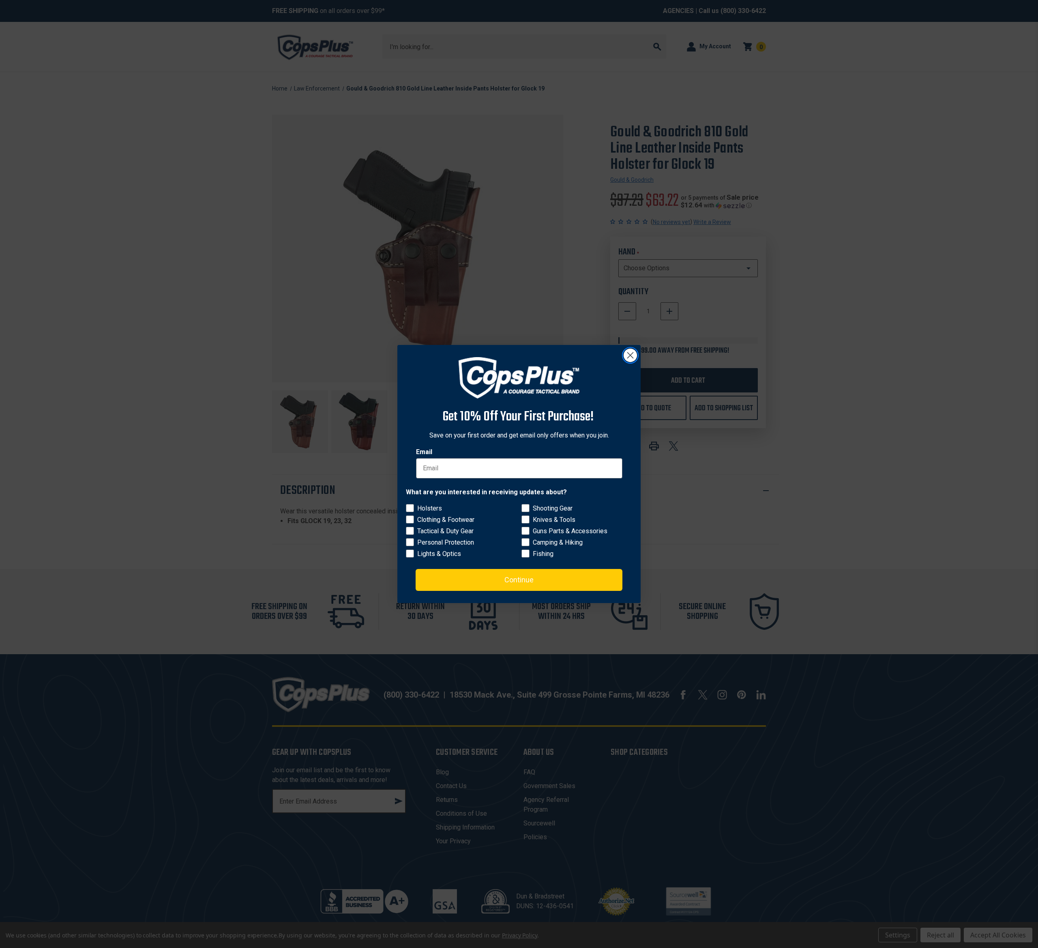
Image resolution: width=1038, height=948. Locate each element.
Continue (519, 579)
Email (424, 452)
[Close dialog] (630, 355)
